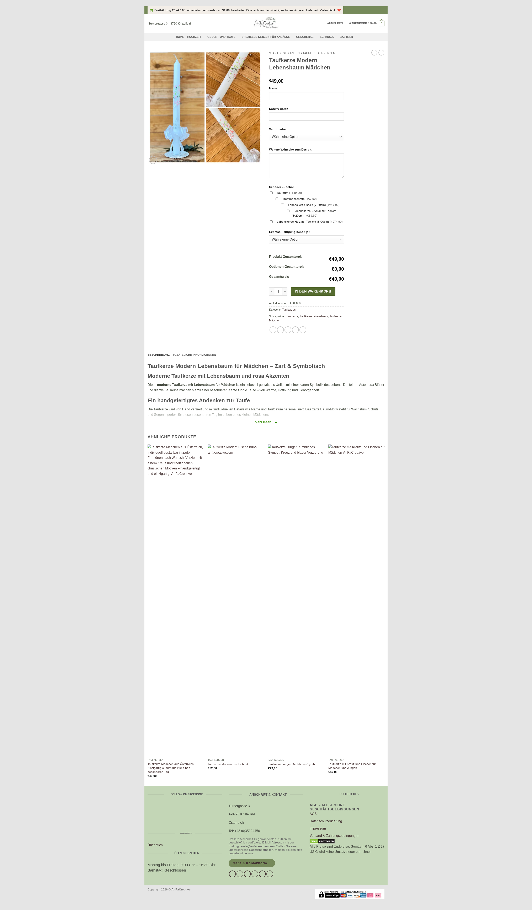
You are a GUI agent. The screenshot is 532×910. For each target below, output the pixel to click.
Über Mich (155, 845)
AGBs (314, 814)
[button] (335, 23)
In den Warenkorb (313, 291)
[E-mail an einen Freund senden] (287, 329)
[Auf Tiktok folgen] (247, 873)
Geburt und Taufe (221, 36)
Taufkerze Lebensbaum (314, 316)
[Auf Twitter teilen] (280, 329)
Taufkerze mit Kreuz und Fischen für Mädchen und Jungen (352, 765)
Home (180, 36)
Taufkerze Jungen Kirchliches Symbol (292, 764)
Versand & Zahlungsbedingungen (334, 835)
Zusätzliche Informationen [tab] (194, 354)
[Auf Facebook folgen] (378, 10)
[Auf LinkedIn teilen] (302, 329)
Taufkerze (292, 316)
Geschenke (305, 36)
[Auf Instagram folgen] (382, 10)
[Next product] (374, 53)
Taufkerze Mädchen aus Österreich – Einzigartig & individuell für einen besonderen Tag (172, 767)
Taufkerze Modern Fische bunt (228, 764)
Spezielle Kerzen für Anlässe (266, 36)
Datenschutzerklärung (326, 821)
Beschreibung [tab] (159, 354)
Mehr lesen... (264, 422)
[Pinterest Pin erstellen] (295, 329)
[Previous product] (381, 53)
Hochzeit (194, 36)
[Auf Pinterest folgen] (262, 873)
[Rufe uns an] (254, 873)
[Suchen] (322, 23)
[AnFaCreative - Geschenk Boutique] (266, 23)
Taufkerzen (325, 53)
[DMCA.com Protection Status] (322, 841)
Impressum (318, 828)
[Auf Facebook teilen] (273, 329)
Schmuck (327, 36)
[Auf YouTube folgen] (269, 873)
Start (273, 53)
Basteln (346, 36)
